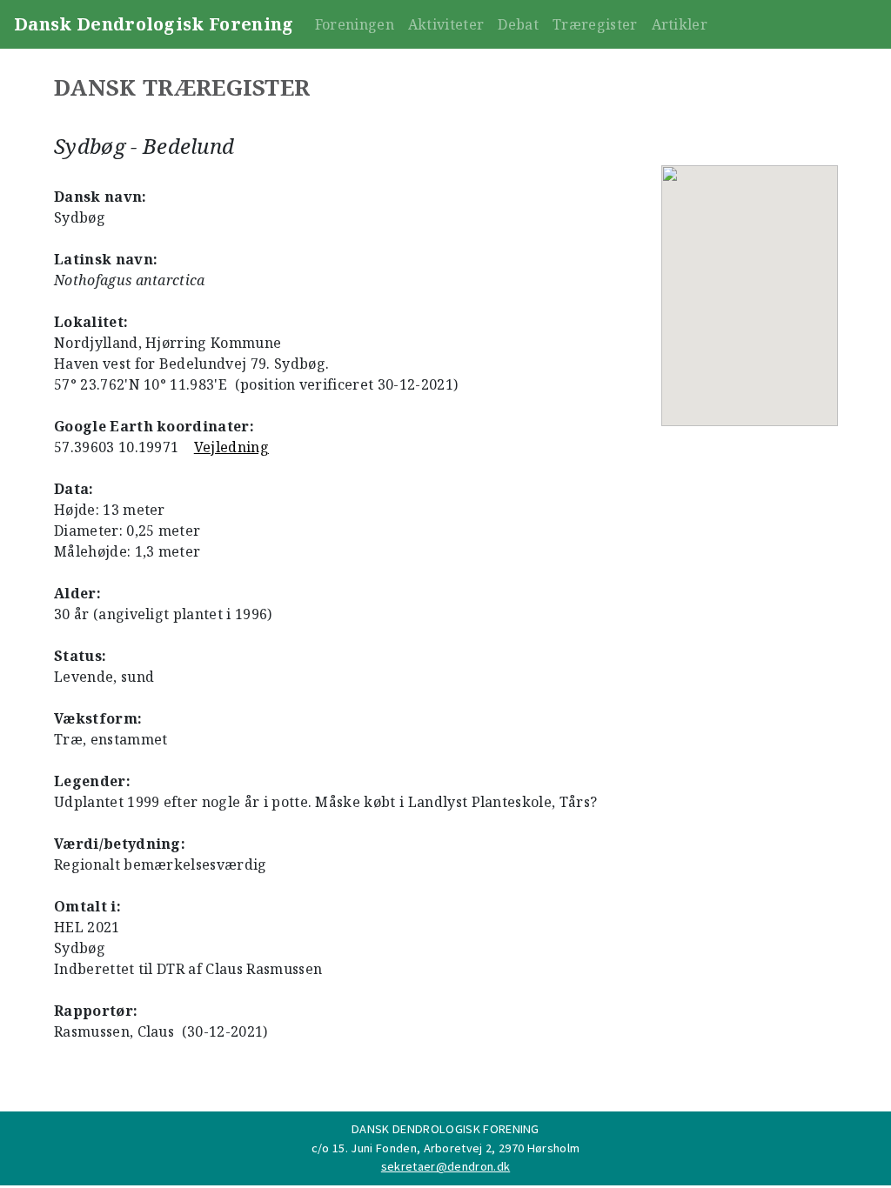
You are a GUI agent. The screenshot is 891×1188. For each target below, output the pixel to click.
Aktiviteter (446, 24)
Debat (518, 24)
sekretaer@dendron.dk (445, 1166)
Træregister (595, 24)
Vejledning (231, 447)
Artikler (680, 24)
